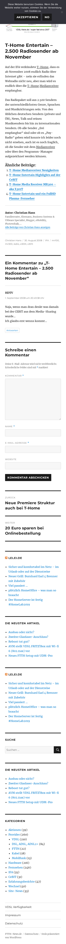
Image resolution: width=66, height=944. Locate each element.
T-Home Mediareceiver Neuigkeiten (34, 170)
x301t (30, 244)
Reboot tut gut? (18, 641)
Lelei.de (15, 558)
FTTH (15, 848)
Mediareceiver (49, 85)
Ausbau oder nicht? (21, 632)
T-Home (42, 67)
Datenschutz (14, 923)
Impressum (13, 915)
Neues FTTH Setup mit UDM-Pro (30, 655)
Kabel (15, 853)
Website (11, 459)
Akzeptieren (27, 17)
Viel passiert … (18, 585)
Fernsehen (15, 867)
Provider (14, 834)
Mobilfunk (19, 858)
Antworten (12, 330)
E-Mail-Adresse (17, 442)
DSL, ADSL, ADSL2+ (25, 844)
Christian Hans (13, 240)
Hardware (14, 862)
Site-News (15, 891)
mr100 (55, 240)
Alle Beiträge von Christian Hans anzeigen (27, 227)
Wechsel (14, 886)
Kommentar (14, 375)
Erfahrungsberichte (21, 881)
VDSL (15, 839)
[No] (61, 12)
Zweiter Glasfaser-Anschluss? (28, 637)
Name (10, 426)
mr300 (9, 244)
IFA (47, 240)
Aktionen (14, 830)
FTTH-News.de (13, 934)
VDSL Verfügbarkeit (18, 907)
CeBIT (12, 877)
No (47, 17)
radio (16, 244)
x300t (23, 244)
